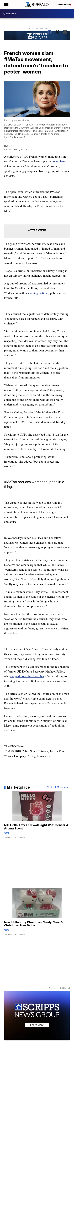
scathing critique (38, 293)
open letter (59, 161)
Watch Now (64, 5)
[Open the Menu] (6, 4)
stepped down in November (27, 676)
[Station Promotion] (37, 36)
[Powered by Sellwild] (65, 988)
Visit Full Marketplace (58, 787)
